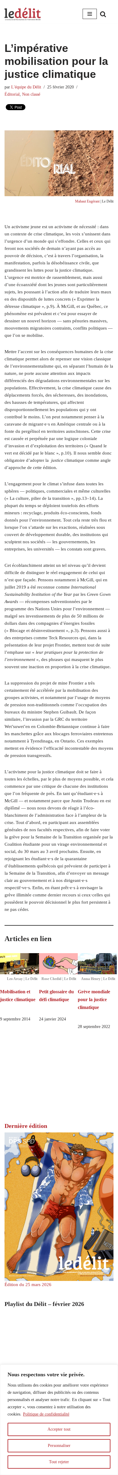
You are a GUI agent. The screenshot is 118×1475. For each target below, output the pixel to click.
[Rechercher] (103, 14)
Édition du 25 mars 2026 (28, 1284)
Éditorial (12, 94)
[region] (59, 1420)
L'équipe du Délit (26, 87)
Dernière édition (26, 1125)
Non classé (31, 94)
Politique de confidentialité (46, 1414)
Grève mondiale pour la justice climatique (94, 999)
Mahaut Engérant (87, 201)
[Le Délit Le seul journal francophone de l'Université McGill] (23, 14)
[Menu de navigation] (90, 14)
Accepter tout (59, 1429)
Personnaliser (59, 1445)
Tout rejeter (59, 1462)
